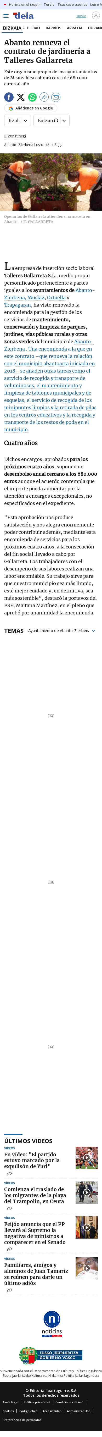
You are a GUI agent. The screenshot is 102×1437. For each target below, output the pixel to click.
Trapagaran (17, 305)
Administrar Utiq (78, 1411)
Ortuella (56, 298)
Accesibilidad (52, 1411)
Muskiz (35, 298)
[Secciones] (6, 16)
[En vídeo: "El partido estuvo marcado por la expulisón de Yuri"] (87, 1158)
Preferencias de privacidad (22, 1420)
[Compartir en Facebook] (9, 98)
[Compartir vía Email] (56, 98)
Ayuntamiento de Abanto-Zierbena (59, 630)
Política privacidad (37, 1402)
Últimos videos (28, 1141)
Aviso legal (10, 1402)
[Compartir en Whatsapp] (32, 98)
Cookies (8, 1411)
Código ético (28, 1411)
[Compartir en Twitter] (20, 98)
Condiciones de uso (69, 1402)
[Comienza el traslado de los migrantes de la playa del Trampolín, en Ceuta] (87, 1192)
